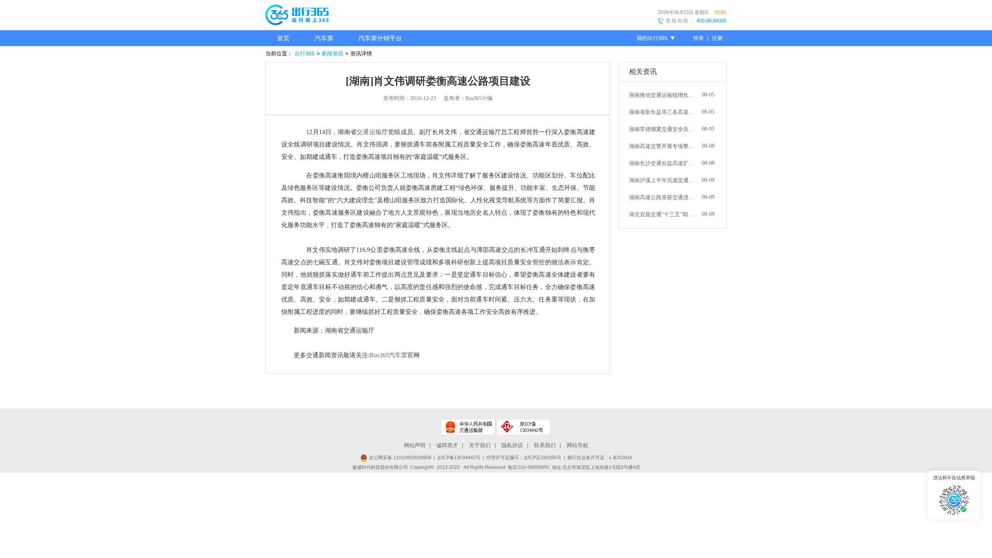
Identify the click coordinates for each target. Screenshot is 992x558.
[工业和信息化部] (524, 427)
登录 (698, 38)
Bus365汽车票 (388, 355)
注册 (717, 38)
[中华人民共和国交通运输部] (468, 427)
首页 (283, 38)
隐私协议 (512, 445)
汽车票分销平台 (380, 38)
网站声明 (414, 445)
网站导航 (577, 445)
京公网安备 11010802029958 (399, 457)
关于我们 (480, 445)
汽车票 (324, 38)
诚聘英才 (447, 445)
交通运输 (369, 132)
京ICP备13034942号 (458, 457)
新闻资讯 (332, 53)
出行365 (304, 53)
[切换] (720, 12)
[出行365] (297, 16)
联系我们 (545, 445)
